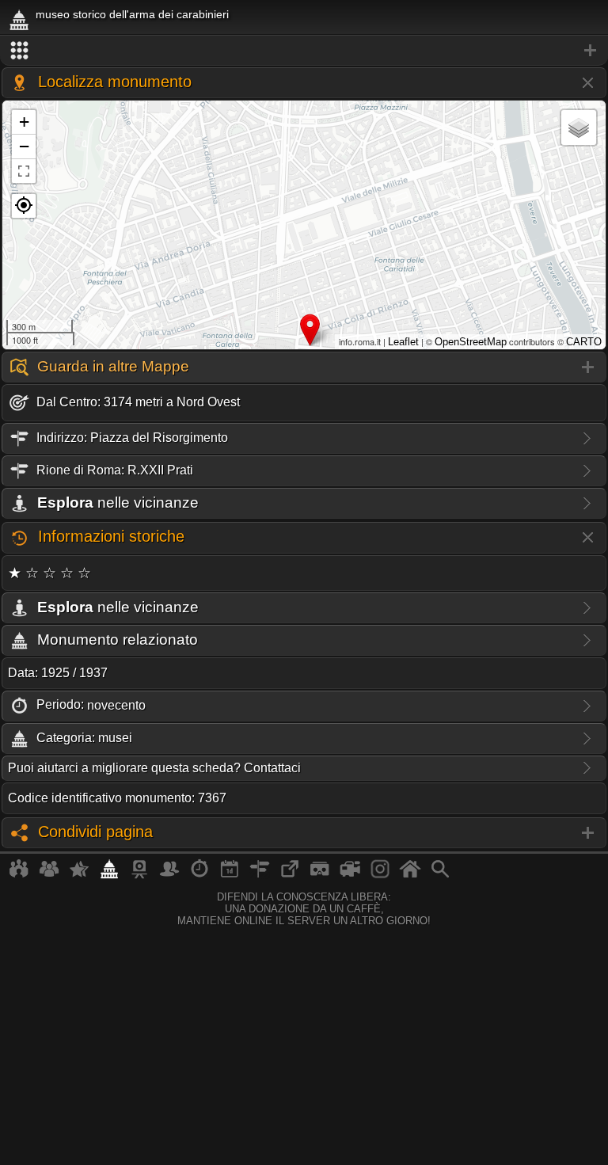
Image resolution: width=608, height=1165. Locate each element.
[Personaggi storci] (169, 875)
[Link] (290, 875)
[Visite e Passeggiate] (19, 875)
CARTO (584, 342)
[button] (24, 206)
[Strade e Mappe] (260, 875)
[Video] (350, 875)
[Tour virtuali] (320, 875)
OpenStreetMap (471, 342)
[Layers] (578, 127)
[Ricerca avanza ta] (440, 875)
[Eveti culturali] (230, 875)
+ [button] (24, 121)
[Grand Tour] (79, 875)
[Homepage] (410, 875)
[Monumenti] (109, 875)
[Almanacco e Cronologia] (199, 875)
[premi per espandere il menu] (304, 51)
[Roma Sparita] (139, 875)
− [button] (24, 146)
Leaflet (403, 342)
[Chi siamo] (49, 875)
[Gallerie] (380, 875)
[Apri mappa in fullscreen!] (24, 171)
